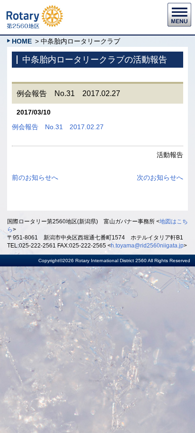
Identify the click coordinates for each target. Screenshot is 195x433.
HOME (22, 41)
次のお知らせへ (160, 177)
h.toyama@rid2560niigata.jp (147, 245)
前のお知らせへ (35, 177)
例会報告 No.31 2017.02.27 (58, 127)
